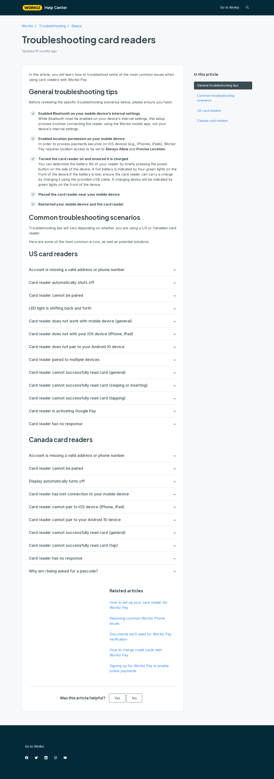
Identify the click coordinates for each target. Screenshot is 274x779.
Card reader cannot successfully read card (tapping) (77, 398)
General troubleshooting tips (217, 85)
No (134, 698)
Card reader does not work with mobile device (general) (80, 321)
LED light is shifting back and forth (60, 308)
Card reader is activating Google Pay (62, 411)
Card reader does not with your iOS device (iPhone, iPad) (81, 334)
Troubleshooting (52, 26)
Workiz (27, 26)
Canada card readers (212, 121)
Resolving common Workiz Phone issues (137, 621)
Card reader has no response (55, 424)
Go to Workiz (229, 7)
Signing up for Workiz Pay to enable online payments (139, 668)
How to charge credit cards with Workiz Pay (136, 652)
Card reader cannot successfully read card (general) (77, 372)
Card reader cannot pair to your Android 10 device (75, 519)
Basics (76, 26)
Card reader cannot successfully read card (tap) (73, 545)
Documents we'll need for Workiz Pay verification (140, 636)
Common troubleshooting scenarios (215, 98)
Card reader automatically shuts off (61, 282)
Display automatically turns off (57, 481)
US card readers (209, 111)
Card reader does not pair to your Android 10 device (76, 346)
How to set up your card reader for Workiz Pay (139, 605)
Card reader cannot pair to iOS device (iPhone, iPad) (76, 507)
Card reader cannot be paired (56, 295)
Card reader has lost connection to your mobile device (79, 494)
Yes (117, 698)
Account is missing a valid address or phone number (77, 269)
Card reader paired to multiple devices (64, 359)
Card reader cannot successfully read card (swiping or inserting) (88, 385)
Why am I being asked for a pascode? (63, 571)
